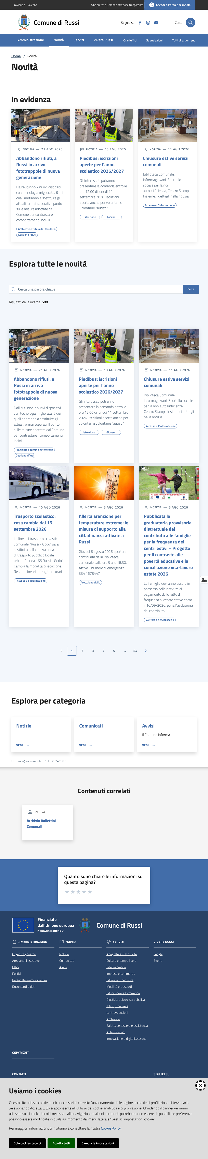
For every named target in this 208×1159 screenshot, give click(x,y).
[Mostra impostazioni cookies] (204, 579)
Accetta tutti (61, 1143)
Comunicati (91, 725)
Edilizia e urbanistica (119, 980)
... (127, 652)
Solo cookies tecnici (27, 1143)
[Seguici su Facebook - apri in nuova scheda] (138, 22)
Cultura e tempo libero (121, 960)
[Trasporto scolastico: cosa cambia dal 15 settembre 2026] (39, 483)
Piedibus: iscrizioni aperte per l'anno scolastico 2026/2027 (102, 164)
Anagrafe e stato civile (121, 954)
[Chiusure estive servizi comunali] (167, 125)
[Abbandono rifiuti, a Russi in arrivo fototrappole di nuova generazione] (40, 125)
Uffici (15, 967)
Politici (16, 973)
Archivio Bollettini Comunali (41, 823)
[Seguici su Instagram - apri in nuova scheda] (146, 22)
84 (136, 652)
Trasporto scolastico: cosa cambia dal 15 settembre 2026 (35, 522)
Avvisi (148, 725)
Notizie (23, 725)
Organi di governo (24, 954)
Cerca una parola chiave (36, 289)
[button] (190, 22)
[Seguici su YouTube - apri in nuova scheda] (155, 22)
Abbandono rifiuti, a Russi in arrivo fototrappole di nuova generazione (38, 168)
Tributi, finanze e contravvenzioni (117, 1009)
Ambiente (113, 1019)
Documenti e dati (23, 986)
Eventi (158, 960)
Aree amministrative (26, 960)
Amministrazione (32, 941)
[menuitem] (31, 40)
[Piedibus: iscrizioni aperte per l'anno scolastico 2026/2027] (104, 125)
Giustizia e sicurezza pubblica (125, 999)
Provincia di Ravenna (25, 5)
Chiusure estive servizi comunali (165, 161)
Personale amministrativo (29, 980)
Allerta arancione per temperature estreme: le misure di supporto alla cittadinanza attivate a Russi (103, 529)
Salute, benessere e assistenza (127, 1025)
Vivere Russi (164, 941)
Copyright (20, 1052)
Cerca (190, 289)
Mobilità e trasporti (119, 986)
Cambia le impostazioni (98, 1143)
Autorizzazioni (115, 1032)
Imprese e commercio (120, 973)
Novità (71, 941)
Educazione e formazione (123, 993)
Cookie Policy (111, 1128)
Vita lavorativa (116, 967)
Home (16, 56)
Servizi (118, 941)
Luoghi (158, 954)
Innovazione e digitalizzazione (126, 1038)
